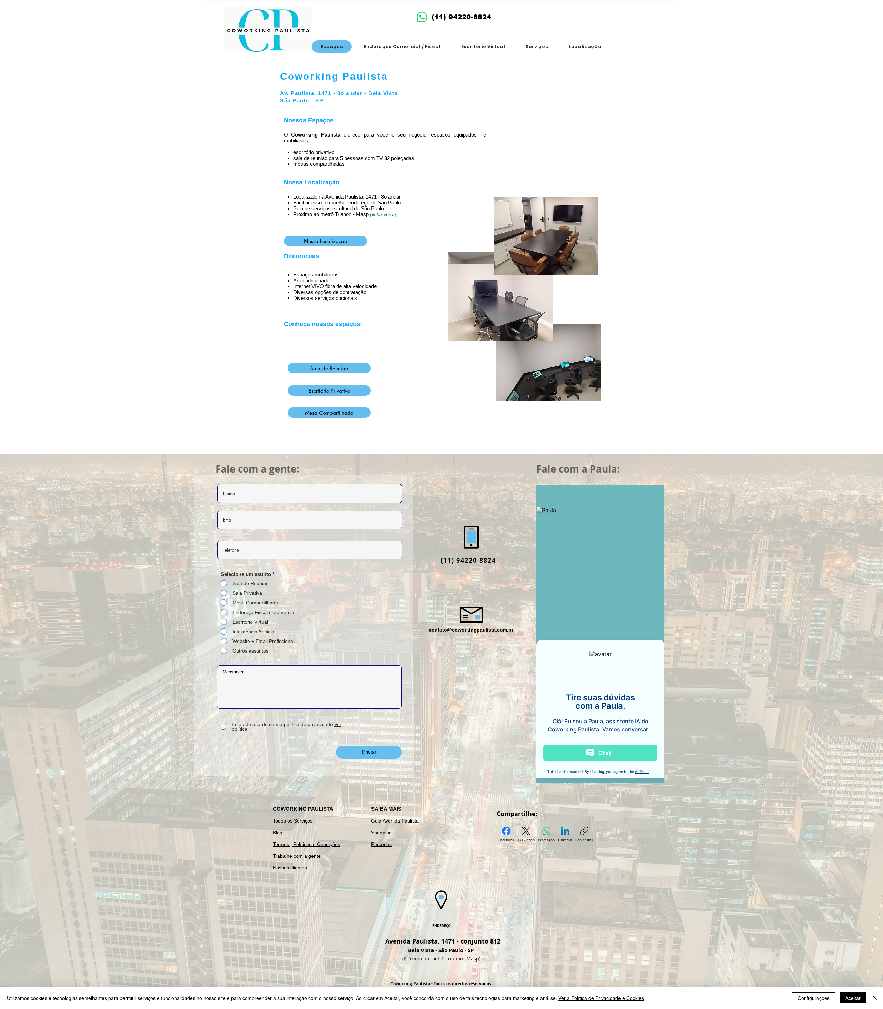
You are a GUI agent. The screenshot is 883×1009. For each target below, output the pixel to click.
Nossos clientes (290, 867)
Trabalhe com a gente (297, 856)
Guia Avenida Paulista (395, 821)
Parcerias (381, 844)
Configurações (814, 998)
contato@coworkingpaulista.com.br (471, 630)
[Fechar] (875, 997)
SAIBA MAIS (386, 809)
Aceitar (853, 998)
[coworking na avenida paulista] (422, 17)
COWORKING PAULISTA (303, 809)
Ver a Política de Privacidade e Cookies (601, 998)
